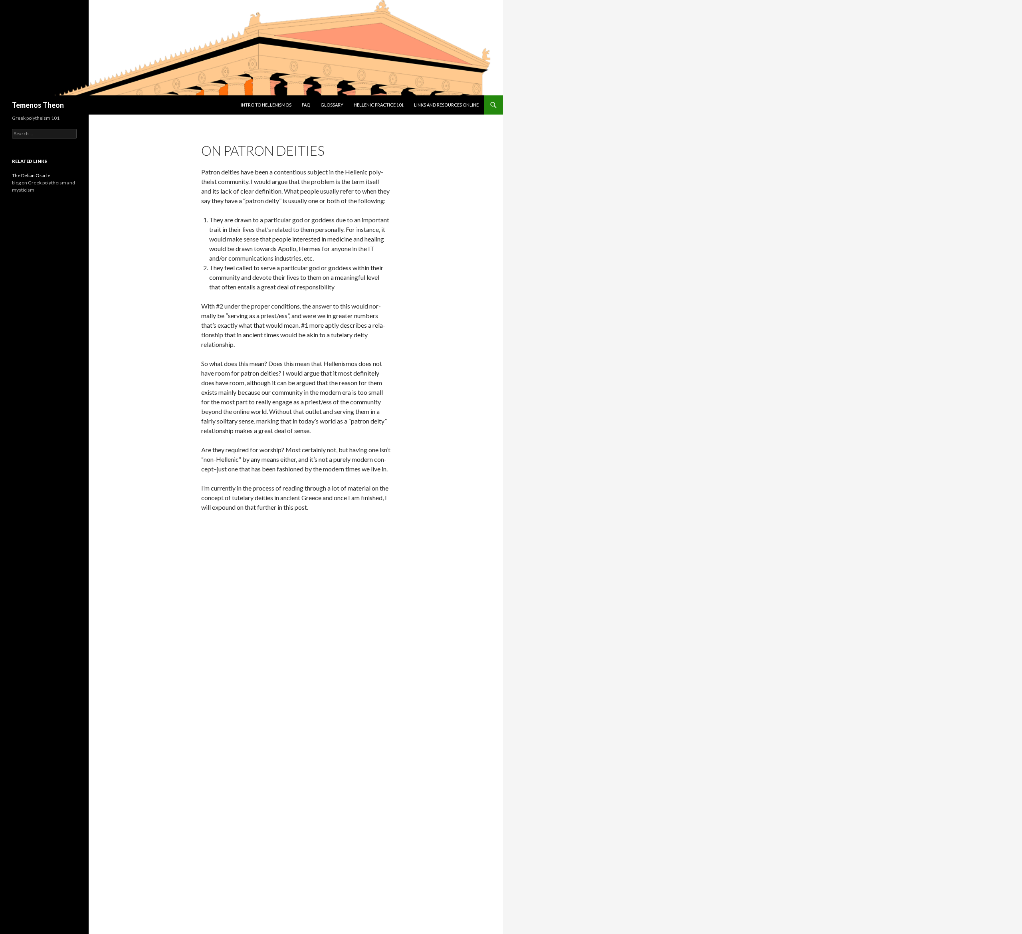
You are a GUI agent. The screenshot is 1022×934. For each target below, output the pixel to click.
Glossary (332, 104)
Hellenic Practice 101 (379, 104)
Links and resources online (446, 104)
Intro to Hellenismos (266, 104)
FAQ (306, 104)
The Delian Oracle (31, 175)
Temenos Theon (38, 105)
